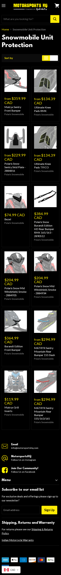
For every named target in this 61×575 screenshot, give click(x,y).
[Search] (54, 19)
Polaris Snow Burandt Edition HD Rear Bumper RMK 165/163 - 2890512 (44, 229)
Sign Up (49, 510)
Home (5, 29)
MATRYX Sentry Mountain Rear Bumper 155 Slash (44, 351)
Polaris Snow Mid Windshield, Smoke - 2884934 (45, 289)
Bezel (7, 219)
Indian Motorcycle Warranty (18, 540)
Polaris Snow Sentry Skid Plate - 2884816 (15, 167)
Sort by (8, 58)
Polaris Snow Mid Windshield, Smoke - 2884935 (15, 291)
